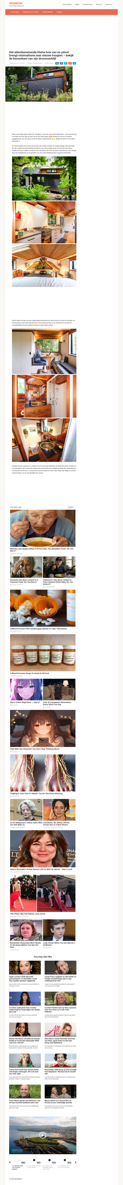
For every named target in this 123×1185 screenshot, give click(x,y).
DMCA (77, 4)
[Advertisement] (61, 31)
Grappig (59, 12)
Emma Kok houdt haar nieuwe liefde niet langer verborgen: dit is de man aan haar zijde (24, 1072)
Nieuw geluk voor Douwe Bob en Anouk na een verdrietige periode (58, 1101)
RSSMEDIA (15, 3)
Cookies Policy (87, 4)
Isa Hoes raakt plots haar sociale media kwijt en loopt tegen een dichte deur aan (24, 1010)
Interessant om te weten (31, 12)
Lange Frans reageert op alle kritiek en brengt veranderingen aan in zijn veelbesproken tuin (60, 979)
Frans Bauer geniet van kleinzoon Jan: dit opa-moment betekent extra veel (25, 1101)
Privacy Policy (67, 4)
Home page (15, 12)
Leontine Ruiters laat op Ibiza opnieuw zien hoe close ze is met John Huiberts (60, 1010)
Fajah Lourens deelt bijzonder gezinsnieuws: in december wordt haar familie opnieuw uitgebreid (23, 979)
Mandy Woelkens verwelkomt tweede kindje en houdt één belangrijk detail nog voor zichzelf (24, 1041)
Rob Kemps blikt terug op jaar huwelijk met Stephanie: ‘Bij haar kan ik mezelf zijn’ (60, 1072)
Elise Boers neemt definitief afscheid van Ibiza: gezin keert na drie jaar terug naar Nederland (60, 1041)
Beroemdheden (48, 12)
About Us (99, 4)
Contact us (108, 4)
